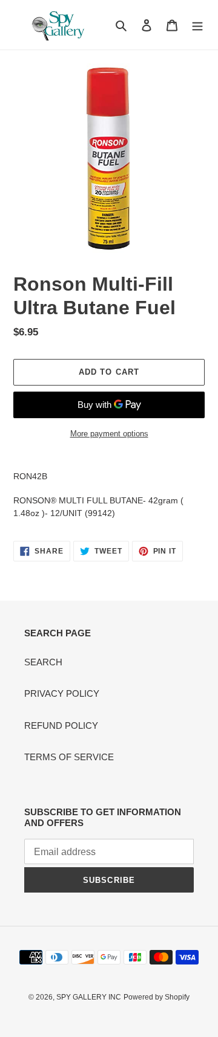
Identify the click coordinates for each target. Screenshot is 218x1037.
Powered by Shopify (157, 997)
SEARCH (43, 662)
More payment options (109, 433)
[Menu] (197, 25)
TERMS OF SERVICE (69, 757)
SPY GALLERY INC (88, 997)
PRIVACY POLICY (61, 693)
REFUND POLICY (61, 725)
